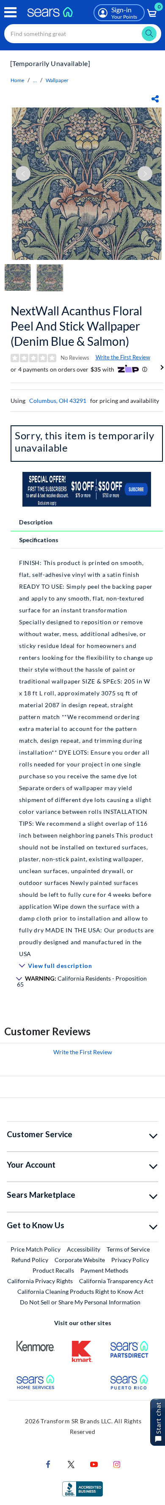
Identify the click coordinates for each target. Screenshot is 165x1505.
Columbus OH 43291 (57, 400)
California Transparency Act (116, 1280)
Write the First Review (123, 357)
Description (35, 522)
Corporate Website (80, 1259)
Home (17, 80)
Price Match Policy (35, 1249)
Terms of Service (128, 1249)
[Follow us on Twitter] (71, 1463)
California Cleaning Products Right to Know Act (80, 1291)
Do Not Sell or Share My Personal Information (80, 1302)
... (35, 80)
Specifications (38, 539)
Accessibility (83, 1249)
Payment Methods (104, 1270)
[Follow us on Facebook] (48, 1463)
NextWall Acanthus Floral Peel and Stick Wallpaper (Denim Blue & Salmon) (76, 325)
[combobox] (82, 33)
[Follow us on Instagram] (116, 1463)
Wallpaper (57, 80)
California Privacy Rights (40, 1280)
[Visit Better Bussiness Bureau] (82, 1488)
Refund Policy (29, 1259)
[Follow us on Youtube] (93, 1463)
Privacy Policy (130, 1259)
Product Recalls (53, 1270)
